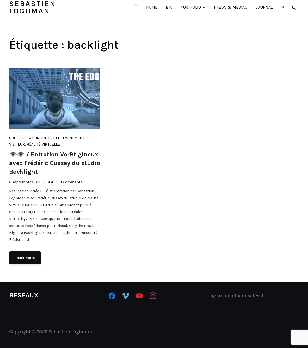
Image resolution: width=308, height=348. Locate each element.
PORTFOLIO (191, 7)
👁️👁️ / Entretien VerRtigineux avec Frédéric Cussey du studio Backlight (54, 163)
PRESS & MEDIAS (230, 7)
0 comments (71, 182)
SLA (49, 182)
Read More (25, 257)
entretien (51, 137)
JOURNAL (264, 7)
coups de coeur (24, 137)
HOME (152, 7)
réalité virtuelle (43, 144)
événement (74, 137)
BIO (169, 7)
